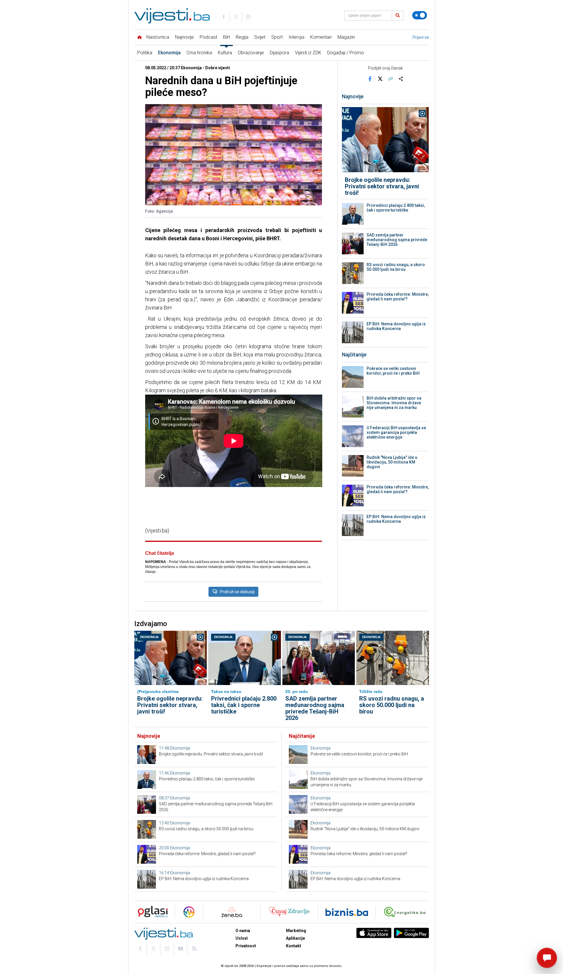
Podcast (208, 37)
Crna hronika (199, 52)
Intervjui (296, 37)
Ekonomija (169, 52)
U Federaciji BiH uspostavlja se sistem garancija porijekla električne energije (396, 432)
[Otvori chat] (547, 958)
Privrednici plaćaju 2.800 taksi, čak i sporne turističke (396, 207)
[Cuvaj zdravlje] (289, 912)
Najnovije (184, 37)
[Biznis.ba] (346, 912)
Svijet (259, 37)
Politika (144, 52)
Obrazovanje (251, 52)
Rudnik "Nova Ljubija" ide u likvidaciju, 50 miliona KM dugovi (392, 462)
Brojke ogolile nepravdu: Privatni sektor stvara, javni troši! (382, 186)
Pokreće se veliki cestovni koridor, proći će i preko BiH (393, 371)
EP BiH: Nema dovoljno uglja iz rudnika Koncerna (396, 326)
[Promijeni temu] (419, 15)
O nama (242, 930)
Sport (277, 37)
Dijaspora (279, 52)
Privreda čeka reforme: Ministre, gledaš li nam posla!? (398, 296)
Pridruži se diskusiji (237, 591)
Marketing (296, 930)
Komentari (321, 37)
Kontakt (293, 945)
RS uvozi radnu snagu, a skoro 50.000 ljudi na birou (396, 267)
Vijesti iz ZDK (308, 52)
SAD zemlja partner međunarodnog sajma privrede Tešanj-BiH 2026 (397, 240)
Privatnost (245, 945)
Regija (242, 37)
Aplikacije (295, 938)
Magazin (346, 37)
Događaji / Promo (345, 52)
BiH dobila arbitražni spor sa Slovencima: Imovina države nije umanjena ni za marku (394, 403)
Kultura (225, 52)
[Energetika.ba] (406, 912)
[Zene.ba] (232, 912)
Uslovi (241, 938)
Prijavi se (421, 37)
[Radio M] (151, 912)
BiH (226, 37)
